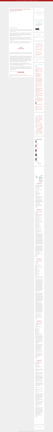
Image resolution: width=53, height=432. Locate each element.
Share (36, 319)
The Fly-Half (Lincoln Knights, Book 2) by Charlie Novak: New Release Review (39, 50)
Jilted (35, 152)
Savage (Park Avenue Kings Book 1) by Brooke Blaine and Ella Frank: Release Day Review (39, 54)
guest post (36, 127)
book (16, 75)
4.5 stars (36, 116)
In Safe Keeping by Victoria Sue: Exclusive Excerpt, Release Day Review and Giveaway (38, 76)
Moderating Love (37, 143)
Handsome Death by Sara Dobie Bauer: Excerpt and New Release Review (38, 110)
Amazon (21, 47)
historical (38, 127)
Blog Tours (37, 119)
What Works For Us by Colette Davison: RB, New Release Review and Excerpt (38, 86)
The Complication (37, 161)
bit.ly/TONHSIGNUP (37, 253)
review (31, 75)
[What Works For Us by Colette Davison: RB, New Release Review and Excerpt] (39, 84)
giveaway (37, 125)
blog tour (40, 118)
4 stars (13, 75)
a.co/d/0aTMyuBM (37, 188)
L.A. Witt (40, 127)
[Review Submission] (35, 66)
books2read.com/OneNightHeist (38, 214)
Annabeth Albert (38, 117)
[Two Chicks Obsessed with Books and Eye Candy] (37, 177)
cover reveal (36, 123)
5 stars (38, 116)
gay (20, 75)
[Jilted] (36, 151)
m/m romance (23, 75)
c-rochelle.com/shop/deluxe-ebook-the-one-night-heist (39, 216)
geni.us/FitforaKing (37, 365)
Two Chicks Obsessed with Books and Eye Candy (39, 183)
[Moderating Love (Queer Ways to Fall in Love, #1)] (36, 142)
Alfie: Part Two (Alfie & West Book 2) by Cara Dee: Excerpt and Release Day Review (39, 47)
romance (10, 76)
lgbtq (21, 75)
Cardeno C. (39, 122)
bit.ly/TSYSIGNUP (37, 315)
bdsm (38, 118)
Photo (37, 206)
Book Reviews (18, 75)
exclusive (36, 124)
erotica (38, 123)
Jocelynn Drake (37, 162)
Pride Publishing (21, 48)
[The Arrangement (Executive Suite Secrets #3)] (36, 155)
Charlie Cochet (41, 122)
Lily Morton (36, 128)
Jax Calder (37, 144)
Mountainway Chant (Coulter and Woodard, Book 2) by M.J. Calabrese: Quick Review (39, 71)
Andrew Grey (36, 117)
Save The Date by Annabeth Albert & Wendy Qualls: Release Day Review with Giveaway (39, 96)
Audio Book (41, 117)
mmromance (26, 75)
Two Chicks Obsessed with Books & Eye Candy (26, 4)
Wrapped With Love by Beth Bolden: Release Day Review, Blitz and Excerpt (39, 105)
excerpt (40, 123)
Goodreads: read (38, 139)
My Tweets (36, 60)
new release (29, 75)
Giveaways (40, 125)
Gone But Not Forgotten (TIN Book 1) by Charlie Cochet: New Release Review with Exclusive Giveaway (39, 81)
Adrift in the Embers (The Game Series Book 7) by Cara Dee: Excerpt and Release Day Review (39, 91)
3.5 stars (39, 115)
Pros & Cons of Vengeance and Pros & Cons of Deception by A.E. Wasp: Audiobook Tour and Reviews (39, 101)
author (14, 75)
